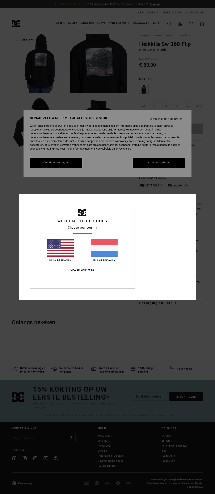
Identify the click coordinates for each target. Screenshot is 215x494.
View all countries (82, 270)
